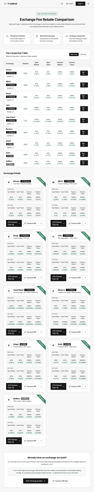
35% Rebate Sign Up (12, 441)
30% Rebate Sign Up (57, 386)
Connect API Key (61, 481)
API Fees (83, 54)
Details (9, 76)
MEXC (60, 181)
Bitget (16, 344)
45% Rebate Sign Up (12, 278)
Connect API (31, 223)
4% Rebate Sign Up (12, 332)
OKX (60, 235)
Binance (61, 290)
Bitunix (16, 181)
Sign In (80, 3)
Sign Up (83, 73)
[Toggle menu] (88, 4)
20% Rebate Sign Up (57, 223)
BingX (16, 235)
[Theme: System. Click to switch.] (62, 4)
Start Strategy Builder (34, 481)
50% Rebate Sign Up (12, 223)
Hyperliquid (18, 290)
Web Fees (74, 54)
